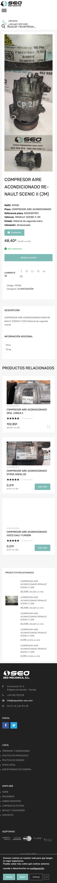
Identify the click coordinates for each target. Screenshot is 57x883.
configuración (37, 868)
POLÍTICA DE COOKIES (13, 760)
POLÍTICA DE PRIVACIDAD (15, 755)
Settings (36, 877)
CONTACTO (7, 815)
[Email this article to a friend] (21, 276)
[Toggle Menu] (4, 11)
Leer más (42, 486)
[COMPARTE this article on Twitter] (26, 271)
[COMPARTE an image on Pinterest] (38, 271)
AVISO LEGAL (9, 764)
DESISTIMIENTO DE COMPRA (16, 769)
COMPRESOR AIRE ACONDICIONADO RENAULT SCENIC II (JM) (33, 584)
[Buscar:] (24, 26)
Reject (22, 877)
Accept (9, 877)
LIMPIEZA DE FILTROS (13, 805)
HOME (5, 792)
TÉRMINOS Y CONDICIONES (16, 751)
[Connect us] (5, 725)
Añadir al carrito (28, 257)
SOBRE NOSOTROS (11, 801)
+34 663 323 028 (16, 24)
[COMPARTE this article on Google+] (32, 271)
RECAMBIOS (8, 796)
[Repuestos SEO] (28, 4)
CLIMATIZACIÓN (26, 289)
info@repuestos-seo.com (20, 700)
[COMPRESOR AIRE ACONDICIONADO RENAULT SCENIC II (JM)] (11, 592)
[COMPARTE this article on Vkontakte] (43, 271)
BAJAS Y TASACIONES (13, 810)
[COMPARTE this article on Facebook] (21, 271)
